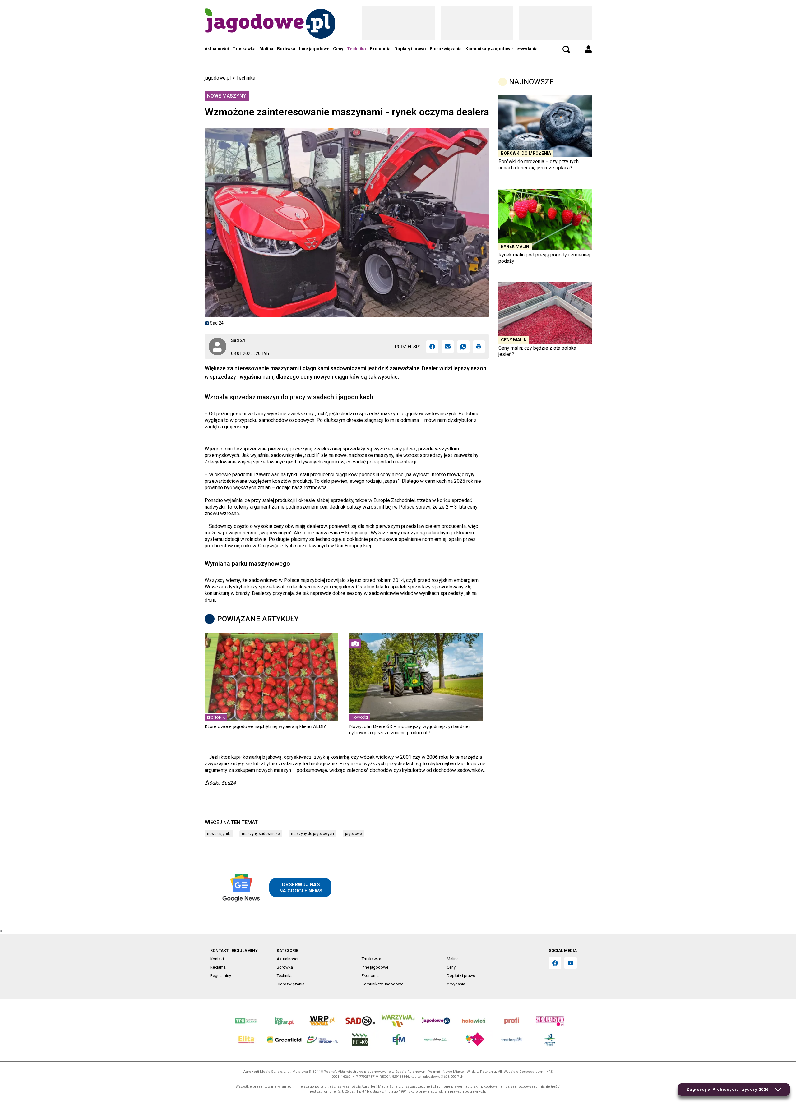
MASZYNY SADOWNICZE (261, 834)
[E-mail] (448, 346)
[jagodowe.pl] (270, 31)
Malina (266, 48)
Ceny (338, 48)
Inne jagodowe (314, 48)
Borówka (286, 48)
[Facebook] (432, 346)
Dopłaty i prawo (410, 48)
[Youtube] (570, 963)
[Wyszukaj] (566, 49)
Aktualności (217, 48)
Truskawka (244, 48)
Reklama (218, 967)
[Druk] (479, 346)
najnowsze (531, 81)
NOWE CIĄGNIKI (219, 834)
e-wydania (527, 48)
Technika (356, 48)
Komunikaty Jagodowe (489, 48)
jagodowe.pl (218, 78)
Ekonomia (380, 48)
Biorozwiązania (446, 48)
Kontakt (217, 959)
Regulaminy (220, 975)
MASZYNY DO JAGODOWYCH (312, 834)
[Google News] (275, 887)
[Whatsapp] (463, 346)
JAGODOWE (353, 834)
